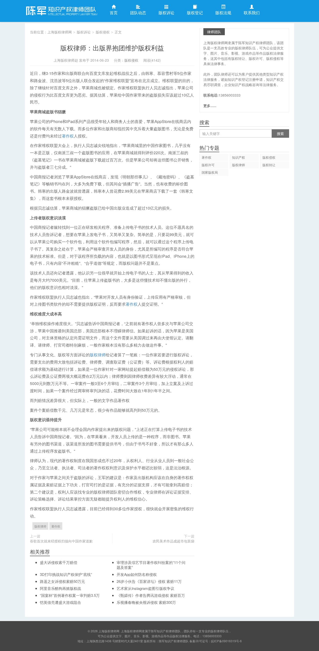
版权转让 (268, 164)
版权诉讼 (166, 12)
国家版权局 (210, 172)
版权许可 (208, 164)
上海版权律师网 (61, 11)
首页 (114, 12)
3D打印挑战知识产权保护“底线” (66, 574)
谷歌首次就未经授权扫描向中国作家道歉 (61, 540)
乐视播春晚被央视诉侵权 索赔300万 (146, 602)
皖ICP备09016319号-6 (226, 641)
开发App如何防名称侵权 (137, 574)
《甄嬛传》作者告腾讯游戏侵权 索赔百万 (151, 595)
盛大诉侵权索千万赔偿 (58, 562)
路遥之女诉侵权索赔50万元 (62, 581)
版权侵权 (103, 31)
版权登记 (195, 12)
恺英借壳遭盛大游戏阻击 (60, 602)
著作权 (68, 136)
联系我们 (252, 12)
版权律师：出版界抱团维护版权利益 (112, 47)
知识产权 (238, 157)
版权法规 (223, 12)
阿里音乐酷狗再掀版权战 (60, 588)
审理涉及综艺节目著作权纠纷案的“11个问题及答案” (151, 565)
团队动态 (138, 12)
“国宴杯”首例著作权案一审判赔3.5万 (70, 595)
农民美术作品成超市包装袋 (173, 540)
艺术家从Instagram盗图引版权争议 (145, 588)
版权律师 (98, 355)
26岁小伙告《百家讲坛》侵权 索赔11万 (149, 581)
